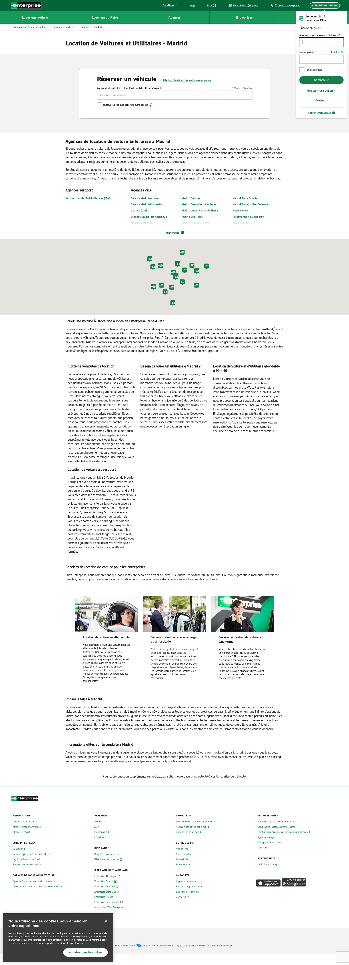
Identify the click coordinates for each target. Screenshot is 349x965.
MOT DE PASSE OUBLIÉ (320, 91)
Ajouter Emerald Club (319, 113)
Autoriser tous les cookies (85, 952)
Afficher (335, 52)
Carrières (171, 6)
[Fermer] (105, 921)
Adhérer (320, 100)
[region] (58, 937)
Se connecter (321, 80)
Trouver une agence (287, 5)
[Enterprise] (26, 5)
